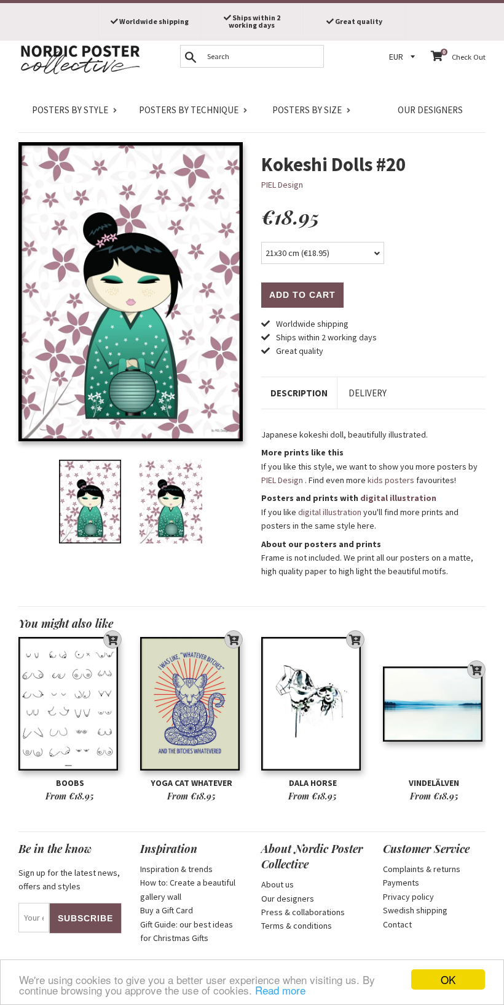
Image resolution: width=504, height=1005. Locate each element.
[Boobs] (70, 704)
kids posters (391, 480)
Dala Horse (313, 782)
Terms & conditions (296, 925)
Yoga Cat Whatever (191, 782)
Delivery (367, 393)
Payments (401, 882)
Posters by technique (188, 110)
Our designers (430, 110)
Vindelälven (434, 782)
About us (277, 884)
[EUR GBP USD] (403, 57)
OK (448, 979)
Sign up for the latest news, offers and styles (69, 879)
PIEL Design (282, 184)
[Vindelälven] (434, 704)
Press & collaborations (303, 912)
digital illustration (398, 497)
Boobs (70, 782)
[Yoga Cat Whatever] (191, 704)
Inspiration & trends (176, 869)
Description (299, 393)
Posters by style (70, 110)
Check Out (469, 57)
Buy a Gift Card (166, 910)
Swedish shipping (415, 910)
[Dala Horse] (312, 704)
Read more (280, 990)
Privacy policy (408, 896)
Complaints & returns (421, 869)
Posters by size (307, 110)
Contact (397, 924)
